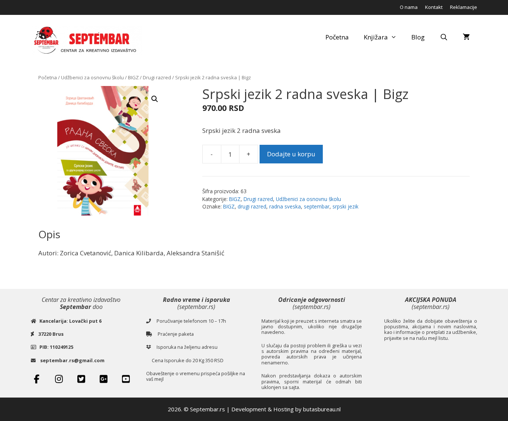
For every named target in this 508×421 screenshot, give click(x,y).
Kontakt (434, 7)
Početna (337, 37)
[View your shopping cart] (466, 37)
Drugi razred (157, 77)
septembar (316, 206)
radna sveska (285, 206)
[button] (154, 99)
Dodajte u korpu (291, 154)
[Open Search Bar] (443, 37)
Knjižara (376, 37)
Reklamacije (463, 7)
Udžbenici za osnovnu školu (92, 77)
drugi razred (252, 206)
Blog (418, 37)
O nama (409, 7)
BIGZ (133, 77)
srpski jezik (345, 206)
